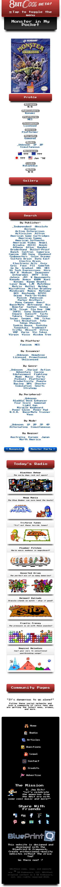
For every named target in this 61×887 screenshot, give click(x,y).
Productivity (23, 381)
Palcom (22, 298)
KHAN (37, 279)
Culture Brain (21, 259)
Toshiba (41, 325)
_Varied (31, 370)
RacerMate (17, 305)
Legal (33, 754)
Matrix (17, 286)
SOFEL (17, 311)
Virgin (14, 334)
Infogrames (20, 275)
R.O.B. (15, 412)
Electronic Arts (25, 263)
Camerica (43, 252)
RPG (29, 384)
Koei (47, 279)
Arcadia (18, 245)
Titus (46, 318)
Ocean (18, 295)
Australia (18, 437)
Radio (33, 733)
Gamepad (30, 138)
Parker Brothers (30, 300)
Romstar (18, 307)
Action (45, 370)
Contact (32, 761)
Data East (42, 259)
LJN (31, 284)
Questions (33, 747)
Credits (32, 768)
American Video (24, 243)
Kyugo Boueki (36, 282)
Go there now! (29, 860)
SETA (13, 309)
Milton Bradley (39, 289)
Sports (40, 386)
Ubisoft (31, 330)
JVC (25, 277)
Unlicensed (30, 359)
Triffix (17, 330)
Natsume (44, 291)
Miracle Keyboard (30, 407)
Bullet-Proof (40, 249)
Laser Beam (18, 284)
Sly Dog (36, 309)
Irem (44, 275)
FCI (32, 266)
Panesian (36, 298)
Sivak (24, 309)
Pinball (20, 379)
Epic (14, 266)
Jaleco (15, 277)
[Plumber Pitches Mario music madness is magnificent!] (30, 569)
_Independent (22, 226)
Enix (44, 263)
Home (32, 726)
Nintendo (28, 293)
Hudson (27, 272)
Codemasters (19, 256)
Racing (19, 384)
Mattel (30, 286)
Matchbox (43, 284)
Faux (23, 266)
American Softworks (30, 240)
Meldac (43, 286)
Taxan (29, 316)
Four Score (23, 403)
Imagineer (42, 272)
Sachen (32, 307)
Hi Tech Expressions (25, 270)
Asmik (43, 245)
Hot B (15, 272)
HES (47, 268)
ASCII (32, 245)
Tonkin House (23, 325)
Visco (26, 334)
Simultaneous (30, 147)
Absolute (41, 226)
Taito (44, 314)
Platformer (30, 132)
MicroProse (17, 289)
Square (17, 314)
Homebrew (38, 355)
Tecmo (14, 318)
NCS (16, 293)
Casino (39, 372)
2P (41, 145)
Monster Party (42, 449)
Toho (43, 321)
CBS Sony (28, 254)
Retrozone (35, 305)
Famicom (26, 345)
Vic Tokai (40, 332)
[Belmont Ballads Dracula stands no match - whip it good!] (30, 620)
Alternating (19, 427)
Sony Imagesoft (35, 311)
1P (35, 145)
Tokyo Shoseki (30, 323)
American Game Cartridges (30, 236)
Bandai (42, 247)
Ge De (15, 268)
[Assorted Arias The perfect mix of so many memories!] (30, 595)
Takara (17, 316)
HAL (39, 268)
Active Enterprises (30, 231)
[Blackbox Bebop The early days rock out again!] (30, 494)
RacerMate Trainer (36, 412)
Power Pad (40, 410)
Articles (33, 740)
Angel (43, 243)
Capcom (14, 254)
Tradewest (39, 328)
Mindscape (17, 291)
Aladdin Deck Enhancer (30, 401)
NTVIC (42, 293)
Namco (32, 291)
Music (29, 377)
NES (30, 119)
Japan (45, 437)
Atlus (30, 247)
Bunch (15, 252)
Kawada (15, 279)
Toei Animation (25, 321)
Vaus (30, 414)
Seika (44, 307)
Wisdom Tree (42, 334)
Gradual (27, 268)
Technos (42, 316)
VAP (15, 332)
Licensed (30, 126)
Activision (23, 233)
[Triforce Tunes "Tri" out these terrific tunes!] (30, 544)
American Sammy (30, 238)
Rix (48, 305)
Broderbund (19, 249)
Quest (41, 302)
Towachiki (21, 328)
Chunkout (44, 254)
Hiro (47, 270)
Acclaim (30, 229)
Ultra (44, 330)
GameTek (44, 266)
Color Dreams (40, 256)
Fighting (40, 374)
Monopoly (14, 449)
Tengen (26, 318)
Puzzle (41, 381)
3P (41, 424)
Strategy (30, 388)
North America (30, 439)
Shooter (40, 384)
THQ (36, 318)
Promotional (38, 357)
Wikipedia (30, 166)
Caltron (27, 252)
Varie (25, 332)
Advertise (33, 775)
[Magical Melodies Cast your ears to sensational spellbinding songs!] (30, 672)
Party (41, 377)
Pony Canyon (24, 302)
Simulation (23, 386)
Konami (30, 113)
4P (48, 424)
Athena (18, 247)
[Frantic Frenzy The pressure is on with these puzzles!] (30, 645)
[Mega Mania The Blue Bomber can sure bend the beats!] (30, 519)
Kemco (27, 279)
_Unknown (23, 145)
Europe (33, 437)
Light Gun (30, 405)
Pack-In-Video (35, 295)
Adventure (23, 372)
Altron (40, 233)
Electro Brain (30, 261)
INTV (35, 275)
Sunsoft (31, 314)
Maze (18, 377)
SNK (48, 309)
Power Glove (21, 410)
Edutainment (22, 374)
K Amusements (40, 277)
